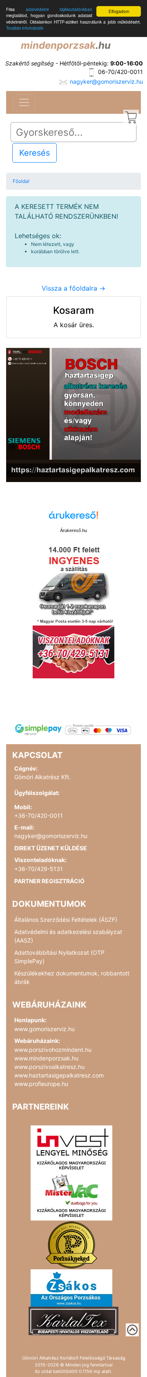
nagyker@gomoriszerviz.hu (106, 81)
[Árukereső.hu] (73, 518)
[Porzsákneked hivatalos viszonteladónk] (71, 1244)
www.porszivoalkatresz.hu (49, 1066)
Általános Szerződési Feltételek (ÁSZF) (65, 919)
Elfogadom (119, 11)
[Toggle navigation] (24, 102)
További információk (24, 28)
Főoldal (21, 181)
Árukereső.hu (73, 530)
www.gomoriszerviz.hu (44, 1028)
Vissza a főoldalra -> (73, 288)
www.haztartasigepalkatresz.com (59, 1075)
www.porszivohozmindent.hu (52, 1049)
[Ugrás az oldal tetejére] (132, 1329)
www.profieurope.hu (41, 1083)
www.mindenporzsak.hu (46, 1058)
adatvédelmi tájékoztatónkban (59, 9)
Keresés (34, 153)
